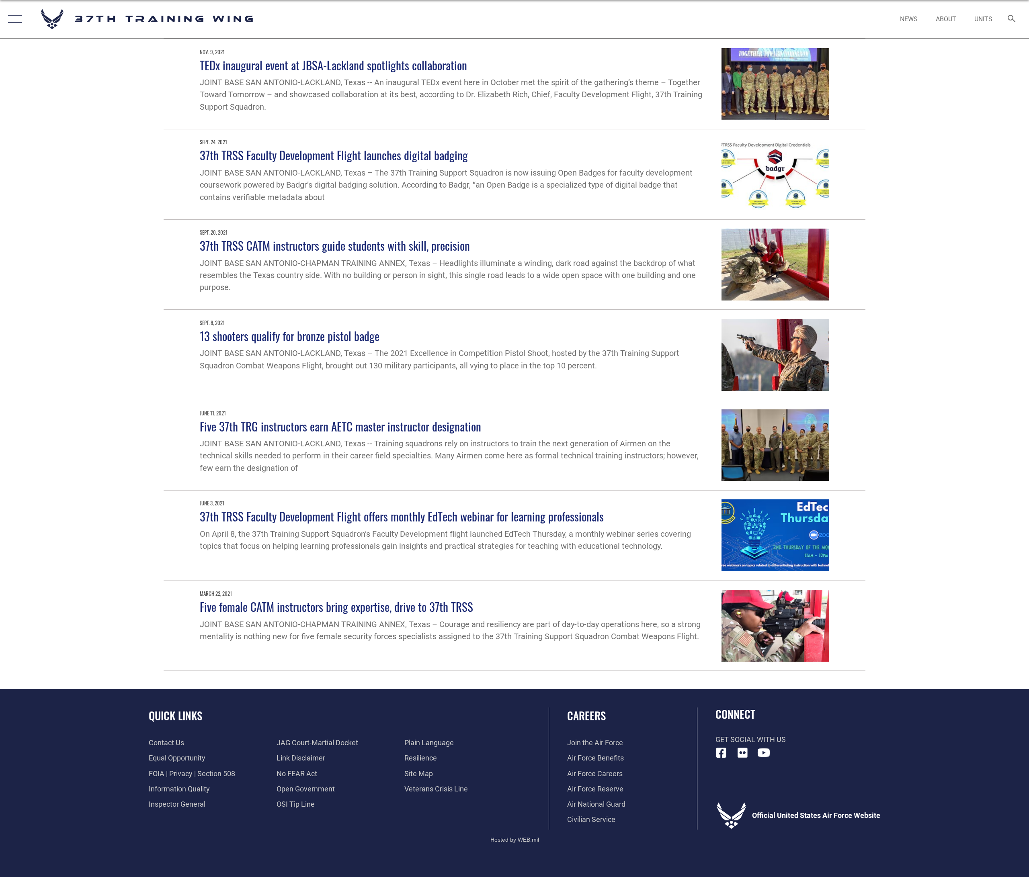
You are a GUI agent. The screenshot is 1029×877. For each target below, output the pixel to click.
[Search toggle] (1012, 19)
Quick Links (175, 715)
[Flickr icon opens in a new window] (742, 753)
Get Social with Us (750, 739)
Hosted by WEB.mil (514, 839)
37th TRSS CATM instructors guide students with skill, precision (335, 245)
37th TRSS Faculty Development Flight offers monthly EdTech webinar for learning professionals (402, 516)
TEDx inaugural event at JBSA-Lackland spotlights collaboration (333, 65)
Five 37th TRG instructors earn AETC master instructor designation (340, 426)
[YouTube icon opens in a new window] (764, 753)
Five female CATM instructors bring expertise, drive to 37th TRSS (336, 606)
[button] (13, 19)
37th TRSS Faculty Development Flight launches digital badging (334, 155)
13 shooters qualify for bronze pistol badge (289, 335)
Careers (586, 715)
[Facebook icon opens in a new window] (721, 753)
